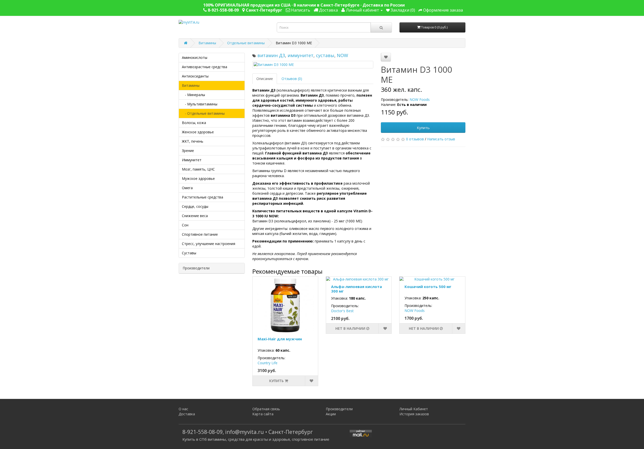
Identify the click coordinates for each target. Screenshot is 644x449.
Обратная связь (266, 408)
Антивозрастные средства (204, 66)
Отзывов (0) (291, 78)
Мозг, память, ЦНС (198, 169)
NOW (342, 55)
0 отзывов (415, 139)
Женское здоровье (198, 132)
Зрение (188, 150)
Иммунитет (192, 159)
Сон (185, 225)
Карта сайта (262, 414)
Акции (331, 414)
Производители (339, 408)
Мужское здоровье (198, 178)
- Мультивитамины (199, 104)
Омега (187, 187)
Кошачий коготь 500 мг (428, 286)
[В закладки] (386, 57)
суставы (325, 55)
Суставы (189, 253)
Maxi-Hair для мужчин (280, 338)
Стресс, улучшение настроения (208, 243)
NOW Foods (420, 99)
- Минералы (193, 94)
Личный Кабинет (413, 408)
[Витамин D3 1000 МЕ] (313, 64)
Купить (423, 127)
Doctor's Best (342, 310)
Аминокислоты (194, 57)
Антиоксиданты (195, 76)
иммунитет (300, 55)
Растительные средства (202, 197)
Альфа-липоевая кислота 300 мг (356, 289)
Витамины (207, 42)
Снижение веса (195, 215)
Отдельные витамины (246, 42)
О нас (183, 408)
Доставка (187, 414)
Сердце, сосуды (195, 206)
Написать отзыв (441, 139)
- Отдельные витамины (203, 113)
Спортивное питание (200, 234)
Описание (264, 78)
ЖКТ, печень (192, 141)
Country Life (267, 362)
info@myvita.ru (244, 431)
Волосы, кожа (194, 122)
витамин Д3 (271, 55)
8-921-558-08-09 (202, 431)
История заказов (414, 414)
